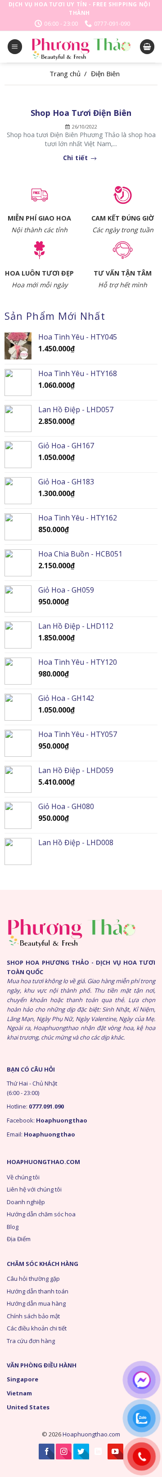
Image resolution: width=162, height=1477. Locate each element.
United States (28, 1407)
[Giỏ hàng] (147, 46)
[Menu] (15, 46)
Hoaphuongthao (61, 1120)
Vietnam (19, 1393)
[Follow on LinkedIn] (98, 1451)
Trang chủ (65, 73)
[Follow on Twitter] (81, 1451)
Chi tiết (76, 158)
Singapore (22, 1379)
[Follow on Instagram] (64, 1451)
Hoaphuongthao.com (91, 1434)
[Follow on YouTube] (115, 1451)
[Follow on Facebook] (46, 1451)
